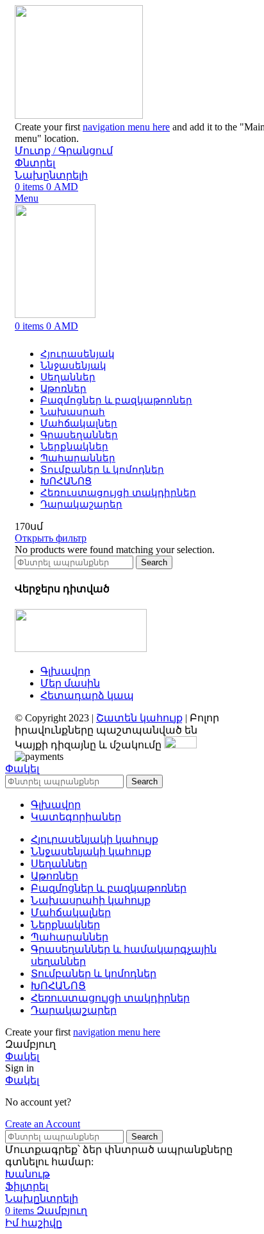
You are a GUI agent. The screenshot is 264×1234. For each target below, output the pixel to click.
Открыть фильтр (51, 538)
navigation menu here (126, 126)
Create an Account (42, 1123)
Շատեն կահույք (139, 717)
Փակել (22, 768)
